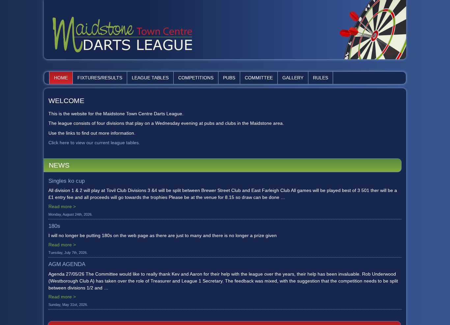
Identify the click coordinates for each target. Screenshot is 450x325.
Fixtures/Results (99, 77)
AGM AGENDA (66, 264)
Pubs (229, 77)
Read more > (62, 206)
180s (54, 226)
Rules (320, 77)
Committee (259, 77)
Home (61, 77)
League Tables (150, 77)
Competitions (195, 77)
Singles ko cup (66, 181)
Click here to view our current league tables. (94, 142)
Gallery (292, 77)
